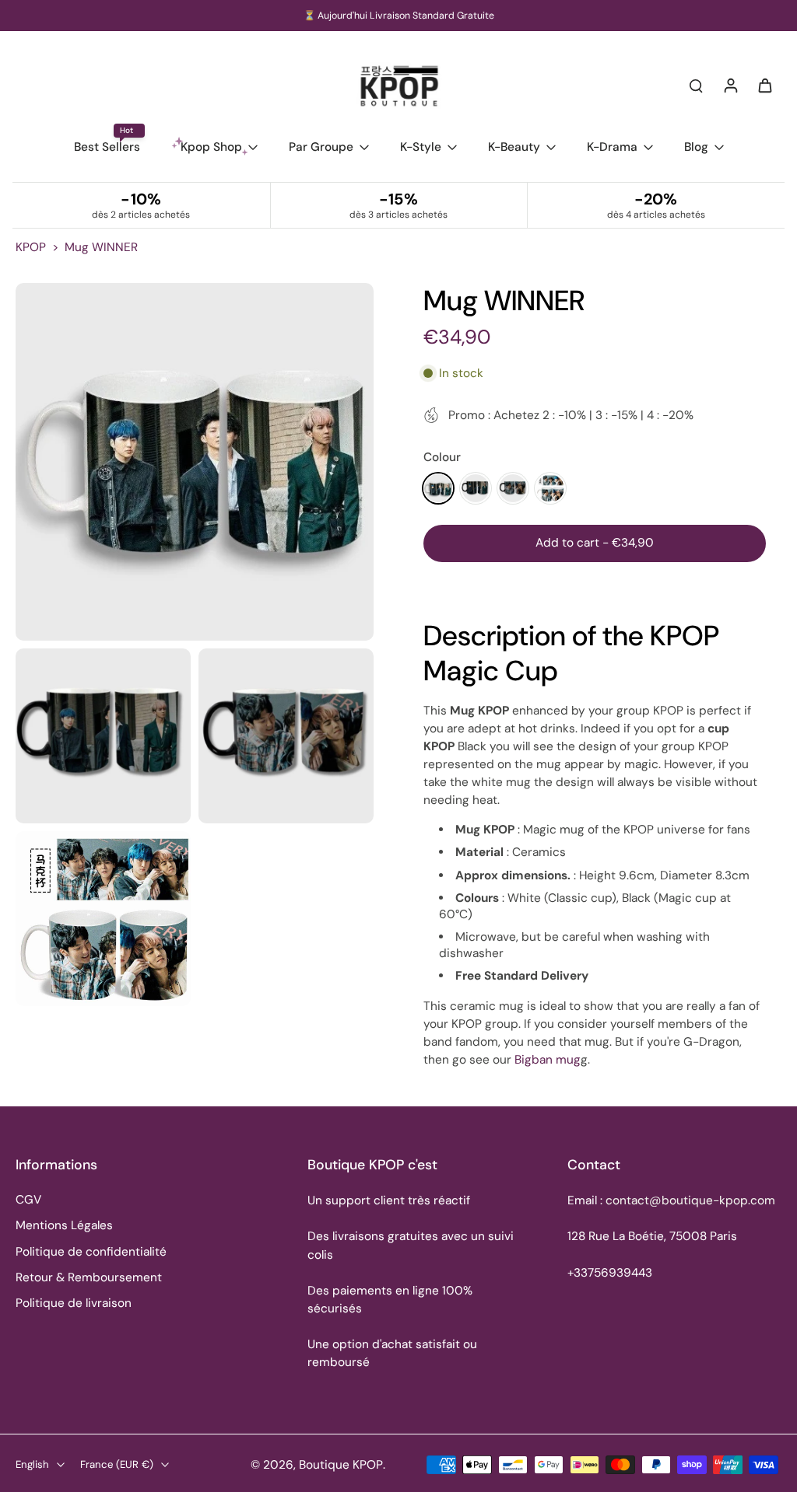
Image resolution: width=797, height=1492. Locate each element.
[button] (594, 543)
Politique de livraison (74, 1303)
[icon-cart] (764, 84)
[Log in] (730, 84)
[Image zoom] (195, 462)
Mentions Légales (64, 1225)
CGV (28, 1199)
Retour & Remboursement (89, 1277)
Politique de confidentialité (91, 1252)
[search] (696, 84)
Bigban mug (547, 1059)
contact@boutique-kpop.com (690, 1200)
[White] (438, 488)
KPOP (31, 247)
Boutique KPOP (341, 1465)
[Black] (475, 488)
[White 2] (550, 488)
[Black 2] (513, 488)
